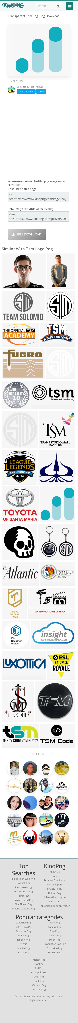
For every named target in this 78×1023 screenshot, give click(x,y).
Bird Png (39, 968)
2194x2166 (47, 520)
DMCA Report (54, 884)
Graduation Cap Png (55, 943)
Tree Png (54, 931)
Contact (54, 876)
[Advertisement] (39, 136)
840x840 (9, 647)
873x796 (45, 482)
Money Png (39, 959)
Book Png (39, 981)
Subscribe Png (23, 922)
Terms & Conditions (54, 880)
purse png (23, 895)
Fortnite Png (54, 952)
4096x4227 (10, 558)
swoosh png (23, 883)
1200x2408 (10, 616)
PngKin (23, 943)
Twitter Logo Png (23, 927)
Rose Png (23, 935)
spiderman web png (23, 878)
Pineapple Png (39, 972)
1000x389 (9, 319)
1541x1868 (10, 720)
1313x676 (39, 647)
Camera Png (54, 927)
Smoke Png (54, 935)
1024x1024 (55, 287)
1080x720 (47, 583)
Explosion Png (54, 948)
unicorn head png (23, 900)
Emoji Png (39, 976)
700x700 (9, 407)
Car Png (39, 963)
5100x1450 (10, 677)
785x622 (9, 287)
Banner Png (39, 989)
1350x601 (9, 745)
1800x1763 (10, 520)
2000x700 (9, 583)
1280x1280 (43, 720)
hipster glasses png (23, 908)
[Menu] (69, 6)
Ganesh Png (39, 985)
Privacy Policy (54, 888)
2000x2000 (47, 745)
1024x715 (9, 376)
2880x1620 (35, 616)
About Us (55, 871)
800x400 (38, 407)
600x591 (9, 482)
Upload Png (54, 893)
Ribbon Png (23, 939)
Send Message (26, 91)
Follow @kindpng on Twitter (55, 905)
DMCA (41, 91)
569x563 (54, 677)
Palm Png (55, 922)
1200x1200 (54, 376)
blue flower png (23, 904)
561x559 (53, 319)
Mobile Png (23, 948)
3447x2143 (10, 344)
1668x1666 (47, 445)
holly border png (23, 891)
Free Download (28, 234)
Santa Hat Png (23, 931)
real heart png (23, 887)
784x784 (9, 445)
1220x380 (47, 344)
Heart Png (23, 952)
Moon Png (54, 939)
